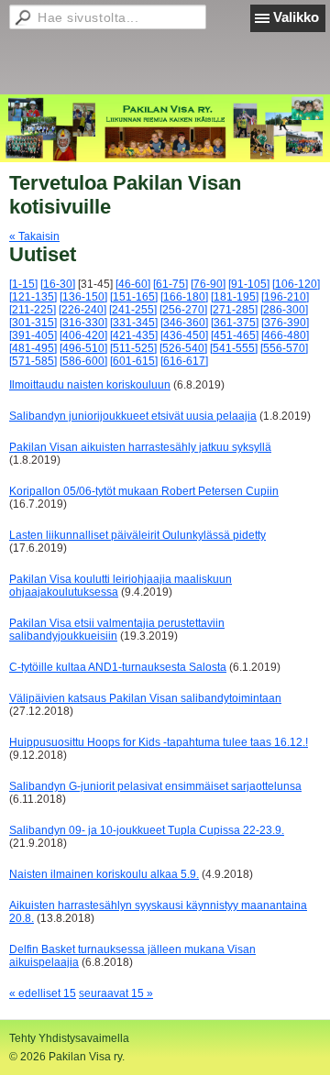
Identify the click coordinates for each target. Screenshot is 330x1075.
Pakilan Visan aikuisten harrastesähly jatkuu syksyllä (140, 447)
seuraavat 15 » (116, 993)
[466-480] (285, 335)
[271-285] (234, 309)
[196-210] (285, 297)
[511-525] (133, 348)
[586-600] (83, 361)
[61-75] (170, 284)
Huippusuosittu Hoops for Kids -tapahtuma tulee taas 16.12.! (158, 742)
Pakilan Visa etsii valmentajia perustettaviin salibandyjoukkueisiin (117, 629)
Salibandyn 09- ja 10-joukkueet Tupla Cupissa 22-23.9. (146, 830)
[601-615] (134, 361)
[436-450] (184, 335)
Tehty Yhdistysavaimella (69, 1038)
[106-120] (296, 284)
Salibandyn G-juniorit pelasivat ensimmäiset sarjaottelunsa (155, 786)
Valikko (296, 17)
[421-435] (134, 335)
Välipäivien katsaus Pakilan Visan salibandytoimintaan (145, 698)
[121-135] (33, 297)
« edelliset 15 (42, 993)
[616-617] (184, 361)
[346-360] (184, 322)
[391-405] (33, 335)
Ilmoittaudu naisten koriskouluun (89, 384)
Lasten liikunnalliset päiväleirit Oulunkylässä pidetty (137, 535)
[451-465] (234, 335)
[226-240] (82, 309)
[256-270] (183, 309)
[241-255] (133, 309)
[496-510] (83, 348)
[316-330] (83, 322)
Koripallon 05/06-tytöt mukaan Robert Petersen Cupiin (144, 491)
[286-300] (284, 309)
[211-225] (32, 309)
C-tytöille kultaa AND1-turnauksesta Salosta (117, 667)
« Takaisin (34, 236)
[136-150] (83, 297)
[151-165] (134, 297)
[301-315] (33, 322)
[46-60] (133, 284)
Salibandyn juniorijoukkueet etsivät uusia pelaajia (133, 416)
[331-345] (134, 322)
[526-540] (183, 348)
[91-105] (249, 284)
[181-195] (234, 297)
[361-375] (234, 322)
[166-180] (184, 297)
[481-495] (33, 348)
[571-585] (33, 361)
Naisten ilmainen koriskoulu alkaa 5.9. (104, 874)
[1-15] (23, 284)
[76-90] (208, 284)
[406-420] (83, 335)
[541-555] (234, 348)
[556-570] (284, 348)
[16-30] (57, 284)
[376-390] (285, 322)
